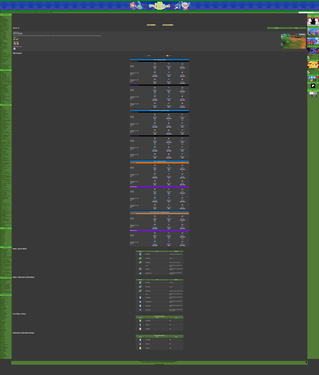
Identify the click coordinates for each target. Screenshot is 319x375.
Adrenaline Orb (148, 273)
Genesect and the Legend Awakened (4, 266)
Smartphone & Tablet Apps (4, 220)
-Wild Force (2, 352)
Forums (11, 12)
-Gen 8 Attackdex (3, 37)
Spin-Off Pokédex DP (3, 43)
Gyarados (155, 74)
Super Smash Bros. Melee (4, 205)
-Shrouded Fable (3, 316)
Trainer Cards (2, 298)
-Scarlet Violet (2, 322)
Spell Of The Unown (3, 251)
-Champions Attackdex (4, 39)
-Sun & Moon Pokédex (4, 23)
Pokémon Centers (3, 53)
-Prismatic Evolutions (3, 313)
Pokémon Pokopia (3, 111)
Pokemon (277, 28)
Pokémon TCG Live (3, 129)
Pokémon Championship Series (5, 54)
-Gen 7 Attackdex (3, 36)
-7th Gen (1, 51)
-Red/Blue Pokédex (3, 18)
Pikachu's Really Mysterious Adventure (5, 289)
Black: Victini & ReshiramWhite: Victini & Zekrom (5, 263)
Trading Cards (5, 294)
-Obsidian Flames (3, 321)
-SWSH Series (2, 323)
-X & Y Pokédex (3, 22)
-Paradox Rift (2, 319)
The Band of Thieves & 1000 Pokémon (5, 146)
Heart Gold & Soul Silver (4, 172)
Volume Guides (2, 233)
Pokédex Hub (25, 12)
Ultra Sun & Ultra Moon (4, 131)
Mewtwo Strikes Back (4, 250)
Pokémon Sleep (2, 116)
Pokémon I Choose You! (4, 271)
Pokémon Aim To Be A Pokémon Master (5, 83)
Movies (6, 247)
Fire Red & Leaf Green (4, 188)
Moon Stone (147, 258)
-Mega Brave (2, 341)
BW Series (2, 242)
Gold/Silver (2, 201)
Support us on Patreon (159, 364)
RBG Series (2, 234)
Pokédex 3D (2, 165)
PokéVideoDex (2, 95)
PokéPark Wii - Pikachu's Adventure (4, 178)
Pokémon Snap (2, 209)
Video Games (6, 104)
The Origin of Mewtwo (4, 249)
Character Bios (2, 73)
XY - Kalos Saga (3, 79)
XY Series (1, 243)
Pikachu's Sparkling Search (4, 288)
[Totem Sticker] (14, 44)
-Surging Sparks (3, 314)
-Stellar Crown (2, 315)
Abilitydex (1, 41)
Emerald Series (2, 238)
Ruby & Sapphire (3, 187)
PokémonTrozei (2, 196)
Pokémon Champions (3, 110)
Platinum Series (2, 240)
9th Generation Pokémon (4, 66)
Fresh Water (147, 297)
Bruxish (182, 66)
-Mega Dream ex (3, 339)
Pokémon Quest (3, 138)
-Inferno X (1, 340)
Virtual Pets (2, 221)
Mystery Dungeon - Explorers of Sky (5, 180)
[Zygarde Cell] (14, 40)
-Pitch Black (2, 305)
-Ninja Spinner (2, 337)
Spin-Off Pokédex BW (4, 44)
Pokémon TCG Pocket (4, 117)
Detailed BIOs (2, 232)
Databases (6, 14)
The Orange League (3, 74)
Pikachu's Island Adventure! (5, 285)
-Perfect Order (2, 307)
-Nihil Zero (2, 338)
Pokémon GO (2, 112)
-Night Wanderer (3, 350)
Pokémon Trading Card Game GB (6, 213)
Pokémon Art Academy (4, 145)
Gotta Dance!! (2, 283)
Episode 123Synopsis (310, 55)
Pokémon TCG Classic (4, 302)
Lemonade (147, 328)
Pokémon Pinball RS (3, 194)
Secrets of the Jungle (3, 274)
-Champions (2, 49)
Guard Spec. (148, 262)
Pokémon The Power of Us (4, 272)
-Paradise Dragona (3, 348)
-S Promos (2, 357)
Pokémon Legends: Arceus (4, 121)
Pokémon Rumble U (3, 160)
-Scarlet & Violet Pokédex (4, 28)
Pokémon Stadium (3, 212)
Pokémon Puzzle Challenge (5, 204)
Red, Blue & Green (3, 207)
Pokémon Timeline (3, 52)
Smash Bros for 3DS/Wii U (4, 154)
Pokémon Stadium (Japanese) (5, 211)
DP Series (2, 239)
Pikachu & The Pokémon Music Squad (5, 293)
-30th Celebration (3, 304)
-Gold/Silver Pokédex (3, 19)
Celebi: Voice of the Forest (4, 253)
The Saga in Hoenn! (3, 76)
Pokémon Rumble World (4, 148)
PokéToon (1, 93)
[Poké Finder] (14, 49)
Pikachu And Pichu (3, 280)
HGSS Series (2, 241)
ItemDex (1, 40)
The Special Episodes (4, 85)
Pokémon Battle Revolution (4, 179)
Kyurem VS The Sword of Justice (6, 264)
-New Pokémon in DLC (4, 67)
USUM (170, 55)
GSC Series (2, 236)
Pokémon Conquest (3, 162)
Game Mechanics (3, 46)
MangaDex (2, 230)
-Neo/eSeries (2, 328)
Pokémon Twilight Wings (4, 89)
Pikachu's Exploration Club (4, 286)
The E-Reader (2, 199)
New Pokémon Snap (3, 127)
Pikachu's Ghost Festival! (4, 284)
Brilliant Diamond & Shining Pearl (5, 120)
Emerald (1, 189)
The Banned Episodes (4, 86)
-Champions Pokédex (3, 30)
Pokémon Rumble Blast (4, 164)
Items (296, 28)
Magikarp (155, 66)
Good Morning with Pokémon (5, 96)
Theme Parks (2, 62)
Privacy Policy (163, 361)
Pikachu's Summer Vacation (5, 279)
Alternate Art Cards (3, 300)
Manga (6, 228)
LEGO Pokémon (3, 60)
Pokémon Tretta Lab (3, 159)
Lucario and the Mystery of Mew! (6, 256)
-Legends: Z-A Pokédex (4, 29)
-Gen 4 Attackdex (3, 34)
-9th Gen (1, 50)
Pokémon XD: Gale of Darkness (5, 190)
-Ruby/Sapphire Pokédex (4, 20)
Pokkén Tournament (3, 152)
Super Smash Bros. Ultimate (5, 139)
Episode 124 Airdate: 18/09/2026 (311, 69)
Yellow (1, 208)
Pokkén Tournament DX (4, 136)
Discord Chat (2, 64)
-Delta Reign (2, 303)
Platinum (1, 171)
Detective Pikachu (3, 137)
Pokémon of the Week (4, 48)
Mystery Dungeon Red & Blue (5, 195)
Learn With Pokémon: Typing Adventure (5, 167)
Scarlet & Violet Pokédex (34, 12)
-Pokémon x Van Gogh (4, 58)
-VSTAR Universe (3, 354)
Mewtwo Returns (3, 252)
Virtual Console (2, 218)
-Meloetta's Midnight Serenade (5, 265)
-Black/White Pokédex (4, 21)
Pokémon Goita (2, 224)
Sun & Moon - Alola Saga (4, 80)
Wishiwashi (169, 66)
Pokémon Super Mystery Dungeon (4, 150)
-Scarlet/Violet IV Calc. (4, 47)
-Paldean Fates (2, 318)
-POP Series (2, 335)
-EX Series (2, 327)
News (1, 16)
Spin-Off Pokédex (3, 42)
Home (7, 12)
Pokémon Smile (2, 126)
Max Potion (147, 254)
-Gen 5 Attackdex (3, 35)
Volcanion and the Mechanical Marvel (5, 270)
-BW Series (2, 326)
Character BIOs (2, 231)
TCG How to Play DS (4, 168)
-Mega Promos (2, 331)
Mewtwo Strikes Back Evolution (5, 273)
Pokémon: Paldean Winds (4, 92)
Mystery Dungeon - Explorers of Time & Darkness (5, 184)
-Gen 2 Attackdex (3, 32)
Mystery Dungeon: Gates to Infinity (5, 161)
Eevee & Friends (3, 290)
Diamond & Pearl (3, 170)
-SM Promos (2, 333)
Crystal (1, 202)
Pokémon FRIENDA (3, 226)
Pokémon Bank (2, 142)
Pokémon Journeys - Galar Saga (5, 81)
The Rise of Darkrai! (3, 259)
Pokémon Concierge (3, 98)
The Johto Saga (3, 75)
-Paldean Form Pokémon (4, 68)
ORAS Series (2, 244)
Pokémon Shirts (3, 61)
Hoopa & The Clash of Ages (5, 269)
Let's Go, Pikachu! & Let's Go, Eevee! (5, 133)
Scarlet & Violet (2, 108)
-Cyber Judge (2, 353)
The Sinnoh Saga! (3, 78)
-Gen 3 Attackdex (3, 33)
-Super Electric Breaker (4, 347)
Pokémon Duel (2, 153)
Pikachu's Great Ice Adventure (5, 287)
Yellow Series (2, 235)
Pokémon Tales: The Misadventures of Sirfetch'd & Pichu (5, 100)
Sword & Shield (2, 119)
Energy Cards (2, 299)
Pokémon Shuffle (3, 147)
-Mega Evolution (3, 309)
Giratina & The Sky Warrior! (5, 260)
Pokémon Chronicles (3, 84)
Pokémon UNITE (3, 115)
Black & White (2, 156)
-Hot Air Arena (2, 345)
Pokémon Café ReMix (4, 113)
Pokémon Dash (2, 191)
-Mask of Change (3, 351)
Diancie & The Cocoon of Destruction (4, 268)
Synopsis (310, 71)
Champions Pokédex (44, 12)
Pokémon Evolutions (3, 90)
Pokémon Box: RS (3, 193)
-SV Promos (2, 356)
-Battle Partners (2, 346)
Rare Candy (147, 309)
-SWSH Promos (3, 332)
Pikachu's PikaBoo (3, 281)
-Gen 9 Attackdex (3, 38)
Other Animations (3, 97)
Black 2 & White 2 (3, 157)
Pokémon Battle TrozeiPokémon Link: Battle (5, 144)
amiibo (1, 222)
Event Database (3, 65)
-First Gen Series (3, 329)
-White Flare (2, 311)
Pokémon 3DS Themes (4, 219)
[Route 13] (293, 48)
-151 (1, 320)
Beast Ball (147, 269)
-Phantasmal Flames (3, 308)
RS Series (2, 237)
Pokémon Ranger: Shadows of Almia (5, 182)
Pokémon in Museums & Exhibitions (4, 57)
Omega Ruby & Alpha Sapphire (5, 141)
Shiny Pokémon (2, 87)
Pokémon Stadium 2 (3, 203)
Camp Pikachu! (2, 282)
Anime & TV (6, 70)
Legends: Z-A (2, 109)
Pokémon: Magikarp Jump (4, 135)
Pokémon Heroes (3, 254)
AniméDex (2, 72)
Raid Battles (2, 301)
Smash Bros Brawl (3, 185)
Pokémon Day (2, 59)
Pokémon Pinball (3, 210)
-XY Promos (2, 334)
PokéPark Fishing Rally (4, 198)
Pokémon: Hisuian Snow (4, 91)
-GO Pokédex (2, 27)
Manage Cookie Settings (172, 361)
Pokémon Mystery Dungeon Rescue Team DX (5, 125)
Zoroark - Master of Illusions (5, 261)
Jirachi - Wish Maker (3, 255)
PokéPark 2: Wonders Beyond (5, 163)
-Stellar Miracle (2, 349)
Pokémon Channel (3, 192)
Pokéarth (51, 12)
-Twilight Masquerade (3, 317)
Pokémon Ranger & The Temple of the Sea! (5, 258)
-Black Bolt (2, 310)
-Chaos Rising (2, 306)
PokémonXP (2, 55)
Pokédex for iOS (3, 169)
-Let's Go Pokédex (3, 24)
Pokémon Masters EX (4, 114)
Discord (19, 12)
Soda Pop (147, 324)
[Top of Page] (306, 362)
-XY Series (2, 325)
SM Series (2, 245)
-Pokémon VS (2, 355)
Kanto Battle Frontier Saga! (4, 77)
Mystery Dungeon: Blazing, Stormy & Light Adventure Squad (5, 176)
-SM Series (2, 324)
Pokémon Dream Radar (4, 158)
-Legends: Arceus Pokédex (4, 26)
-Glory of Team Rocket (4, 344)
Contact (15, 12)
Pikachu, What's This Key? (4, 291)
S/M (167, 55)
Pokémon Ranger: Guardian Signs (5, 174)
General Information (3, 229)
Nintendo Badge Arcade (4, 155)
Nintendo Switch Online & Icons (5, 223)
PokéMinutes (2, 94)
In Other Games (3, 217)
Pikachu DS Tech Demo (4, 197)
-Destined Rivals (3, 312)
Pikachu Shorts (6, 277)
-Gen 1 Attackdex (3, 31)
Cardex (1, 45)
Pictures (311, 58)
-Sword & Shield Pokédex (4, 25)
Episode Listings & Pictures (5, 71)
